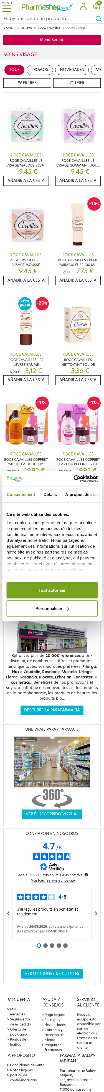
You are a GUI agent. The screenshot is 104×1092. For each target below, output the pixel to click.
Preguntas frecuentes (53, 1047)
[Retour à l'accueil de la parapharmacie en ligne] (47, 6)
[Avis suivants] (96, 914)
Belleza (26, 28)
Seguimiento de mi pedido (20, 1022)
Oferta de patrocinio (18, 1032)
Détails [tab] (50, 494)
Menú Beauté (52, 39)
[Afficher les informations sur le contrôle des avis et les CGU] (86, 874)
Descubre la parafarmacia (52, 710)
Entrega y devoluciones (55, 1022)
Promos (39, 69)
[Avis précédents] (8, 914)
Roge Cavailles (49, 28)
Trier (78, 83)
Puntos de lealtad (18, 1042)
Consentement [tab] (20, 494)
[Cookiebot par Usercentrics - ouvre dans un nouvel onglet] (74, 479)
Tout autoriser (52, 590)
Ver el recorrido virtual (52, 814)
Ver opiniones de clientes (52, 973)
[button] (83, 7)
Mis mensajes (17, 1012)
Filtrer (29, 83)
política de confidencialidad (23, 1077)
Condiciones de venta (27, 1065)
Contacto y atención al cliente (54, 1034)
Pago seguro (55, 1014)
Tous (14, 69)
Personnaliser (48, 608)
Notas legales (21, 1070)
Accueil (8, 28)
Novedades (72, 69)
